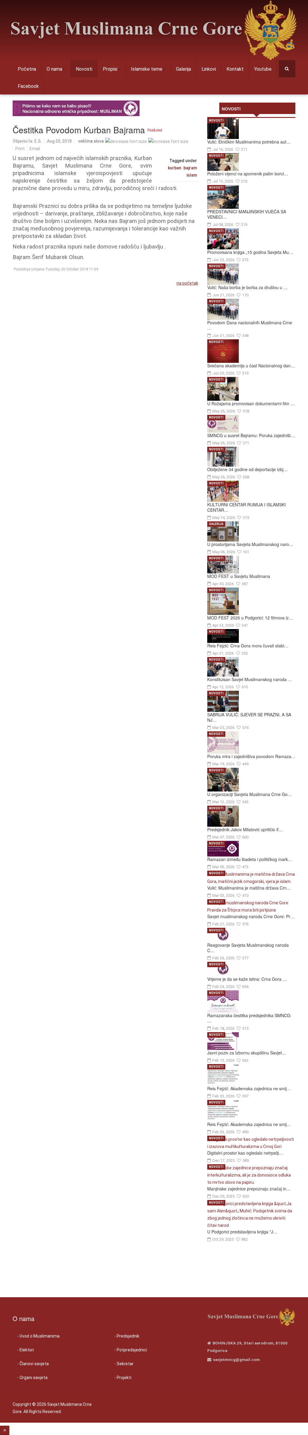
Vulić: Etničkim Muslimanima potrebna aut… (249, 142)
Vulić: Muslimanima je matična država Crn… (249, 888)
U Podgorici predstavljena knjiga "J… (242, 1232)
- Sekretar (124, 1363)
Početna (27, 69)
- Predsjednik (126, 1336)
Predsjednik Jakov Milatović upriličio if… (245, 829)
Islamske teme (146, 69)
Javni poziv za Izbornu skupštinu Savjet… (246, 1053)
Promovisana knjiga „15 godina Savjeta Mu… (250, 252)
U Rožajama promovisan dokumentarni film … (251, 403)
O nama (54, 69)
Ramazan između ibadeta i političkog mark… (249, 859)
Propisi (110, 69)
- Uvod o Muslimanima (38, 1336)
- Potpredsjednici (130, 1349)
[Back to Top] (4, 1430)
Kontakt (235, 69)
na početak (187, 283)
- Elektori (25, 1349)
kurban (174, 167)
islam (191, 175)
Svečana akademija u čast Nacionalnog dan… (251, 366)
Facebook (28, 86)
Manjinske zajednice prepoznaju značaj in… (249, 1189)
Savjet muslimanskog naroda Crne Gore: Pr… (250, 916)
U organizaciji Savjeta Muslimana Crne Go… (249, 794)
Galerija (183, 69)
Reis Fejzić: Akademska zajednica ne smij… (249, 1088)
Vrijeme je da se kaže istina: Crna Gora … (247, 979)
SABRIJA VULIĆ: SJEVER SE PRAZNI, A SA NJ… (249, 717)
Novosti (84, 69)
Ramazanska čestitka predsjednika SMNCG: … (249, 1018)
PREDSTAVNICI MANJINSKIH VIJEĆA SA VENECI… (246, 214)
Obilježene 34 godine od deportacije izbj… (247, 469)
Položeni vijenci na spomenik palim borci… (247, 174)
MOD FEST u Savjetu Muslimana (238, 576)
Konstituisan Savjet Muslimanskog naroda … (249, 679)
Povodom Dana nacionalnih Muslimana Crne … (249, 325)
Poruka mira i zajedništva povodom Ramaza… (251, 756)
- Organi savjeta (32, 1377)
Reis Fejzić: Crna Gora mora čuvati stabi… (247, 646)
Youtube (263, 69)
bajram (190, 167)
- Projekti (122, 1377)
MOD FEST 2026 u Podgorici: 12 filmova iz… (250, 618)
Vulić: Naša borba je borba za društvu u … (247, 287)
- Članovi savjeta (33, 1363)
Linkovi (209, 69)
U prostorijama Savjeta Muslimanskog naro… (250, 544)
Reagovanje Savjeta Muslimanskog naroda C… (248, 947)
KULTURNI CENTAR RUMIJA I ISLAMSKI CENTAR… (246, 507)
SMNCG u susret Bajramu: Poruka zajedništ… (251, 435)
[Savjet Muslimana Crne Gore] (153, 30)
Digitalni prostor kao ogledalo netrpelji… (245, 1153)
